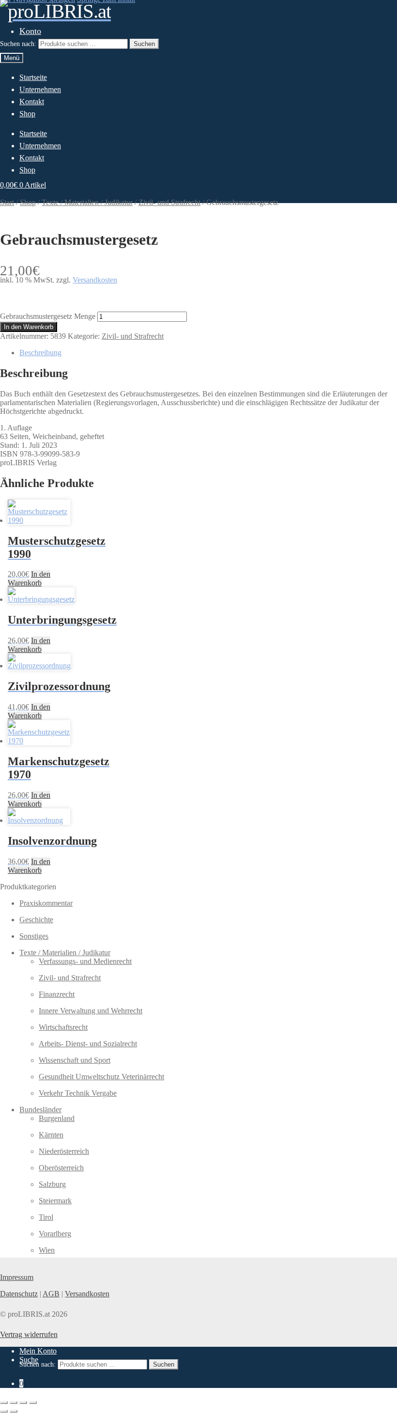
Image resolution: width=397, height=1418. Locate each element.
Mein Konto (38, 1351)
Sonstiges (33, 936)
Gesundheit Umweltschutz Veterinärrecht (101, 1076)
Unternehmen (40, 89)
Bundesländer (40, 1109)
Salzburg (52, 1184)
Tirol (46, 1217)
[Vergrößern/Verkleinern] (4, 1402)
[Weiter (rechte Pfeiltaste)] (13, 1411)
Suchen (144, 43)
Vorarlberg (55, 1233)
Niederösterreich (64, 1151)
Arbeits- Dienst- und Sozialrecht (88, 1044)
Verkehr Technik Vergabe (78, 1093)
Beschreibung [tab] (40, 352)
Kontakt (31, 101)
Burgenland (57, 1118)
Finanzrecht (57, 994)
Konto (30, 31)
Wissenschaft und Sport (74, 1060)
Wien (47, 1250)
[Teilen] (23, 1402)
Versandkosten (95, 280)
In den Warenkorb (28, 327)
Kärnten (51, 1135)
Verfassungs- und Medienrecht (85, 961)
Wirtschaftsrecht (63, 1027)
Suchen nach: (18, 43)
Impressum (16, 1277)
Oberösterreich (61, 1168)
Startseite (33, 77)
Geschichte (36, 919)
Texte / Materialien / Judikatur (64, 952)
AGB (51, 1294)
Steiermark (55, 1201)
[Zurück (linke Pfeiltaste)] (4, 1411)
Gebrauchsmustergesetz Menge (47, 316)
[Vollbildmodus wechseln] (13, 1402)
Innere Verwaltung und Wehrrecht (90, 1011)
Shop (27, 114)
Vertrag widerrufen (29, 1334)
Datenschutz (19, 1294)
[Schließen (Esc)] (33, 1402)
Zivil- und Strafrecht (133, 336)
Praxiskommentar (46, 903)
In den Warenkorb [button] (29, 578)
